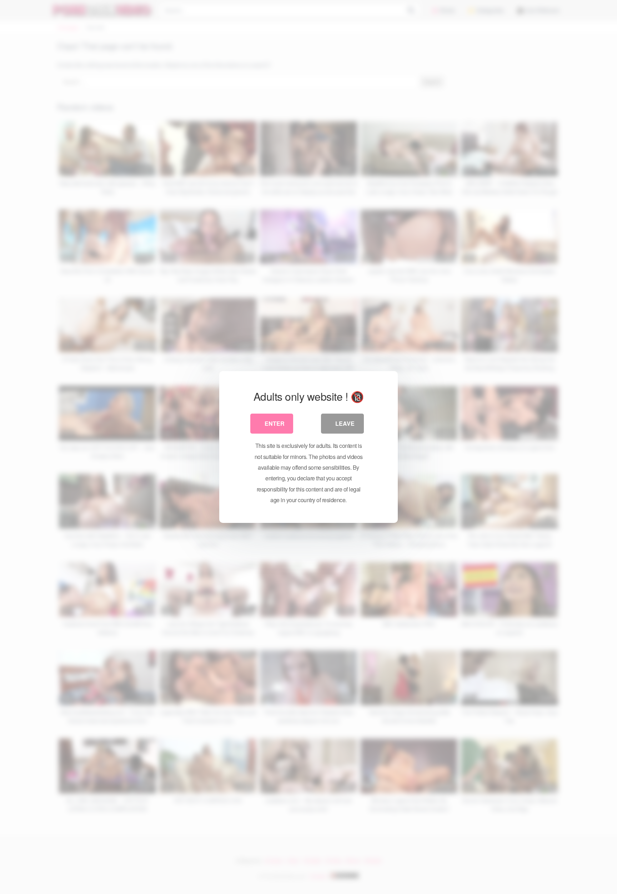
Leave (345, 423)
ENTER (275, 423)
